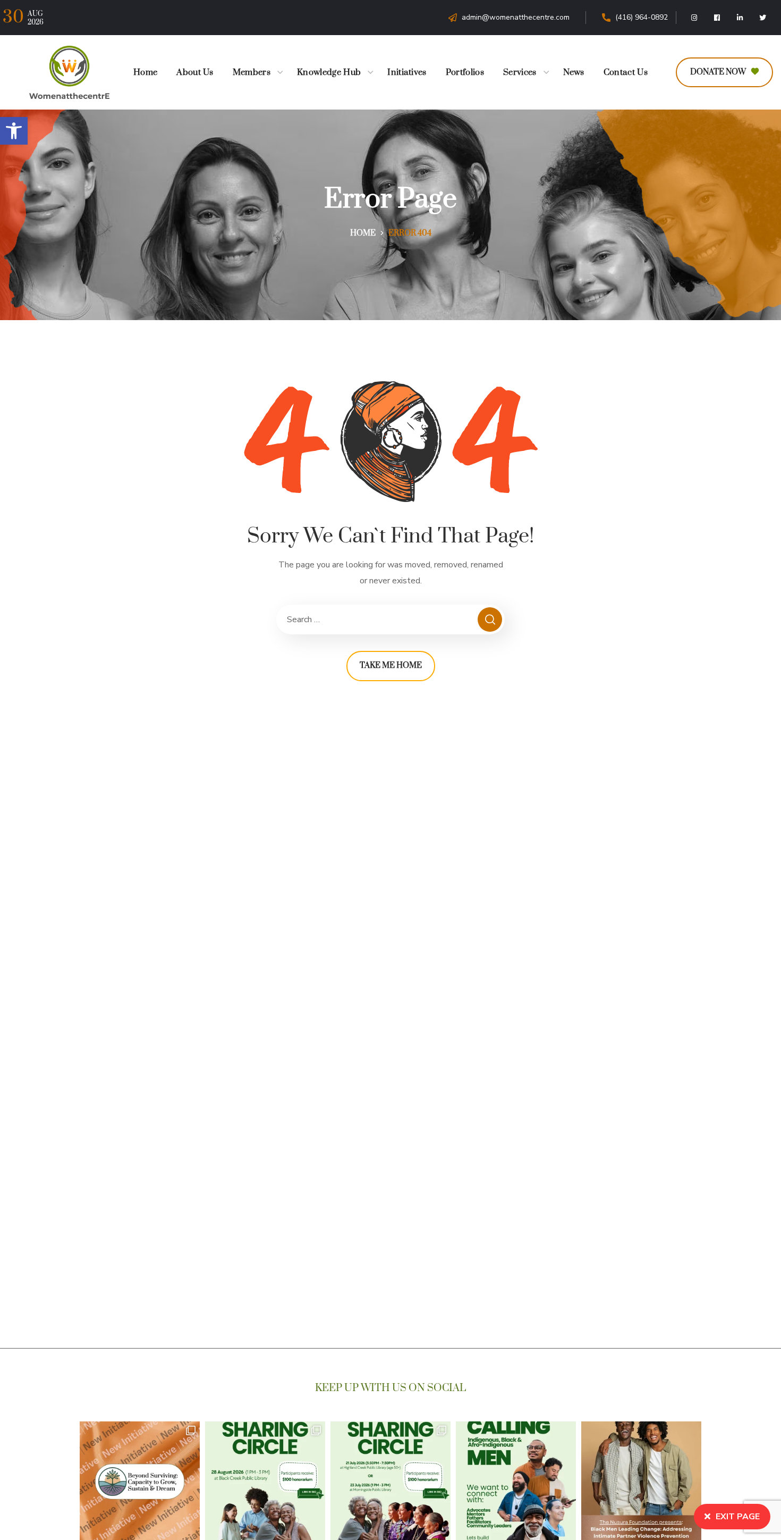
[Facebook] (717, 17)
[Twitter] (763, 17)
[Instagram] (694, 17)
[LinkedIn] (740, 17)
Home (363, 233)
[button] (14, 131)
